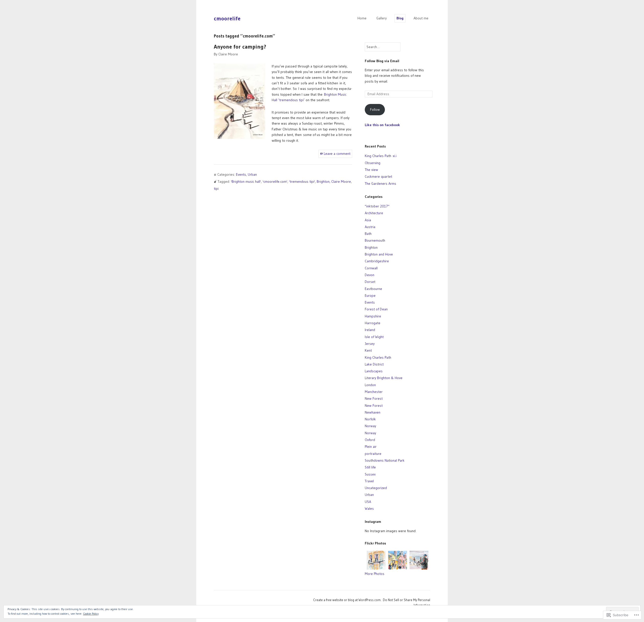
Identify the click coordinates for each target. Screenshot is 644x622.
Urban (252, 174)
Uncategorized (376, 488)
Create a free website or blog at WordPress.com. (347, 600)
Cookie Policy (91, 613)
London (370, 385)
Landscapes (374, 371)
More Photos (374, 573)
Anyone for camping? (240, 46)
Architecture (374, 213)
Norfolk (370, 419)
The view (371, 169)
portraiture (373, 453)
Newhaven (372, 412)
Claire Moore (228, 54)
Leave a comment (337, 153)
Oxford (370, 439)
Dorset (370, 281)
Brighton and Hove (379, 254)
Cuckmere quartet (378, 176)
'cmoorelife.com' (275, 181)
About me (421, 18)
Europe (370, 295)
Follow (375, 109)
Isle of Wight (374, 337)
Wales (369, 508)
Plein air (371, 446)
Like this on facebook (382, 125)
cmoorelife (227, 18)
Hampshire (373, 316)
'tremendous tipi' (302, 181)
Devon (369, 275)
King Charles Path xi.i (380, 156)
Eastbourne (373, 288)
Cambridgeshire (377, 261)
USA (368, 501)
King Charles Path (378, 357)
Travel (369, 481)
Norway (370, 426)
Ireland (370, 329)
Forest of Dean (376, 309)
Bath (368, 233)
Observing (372, 163)
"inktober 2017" (377, 206)
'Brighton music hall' (246, 181)
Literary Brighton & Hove (384, 378)
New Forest (374, 398)
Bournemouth (375, 240)
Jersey (370, 343)
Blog (400, 18)
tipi (216, 188)
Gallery (381, 18)
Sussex (370, 474)
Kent (368, 350)
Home (362, 18)
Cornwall (371, 268)
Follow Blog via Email (382, 61)
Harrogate (372, 323)
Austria (370, 227)
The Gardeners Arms (380, 183)
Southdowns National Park (385, 460)
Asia (368, 220)
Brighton (323, 181)
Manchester (374, 391)
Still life (370, 467)
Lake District (374, 364)
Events (241, 174)
